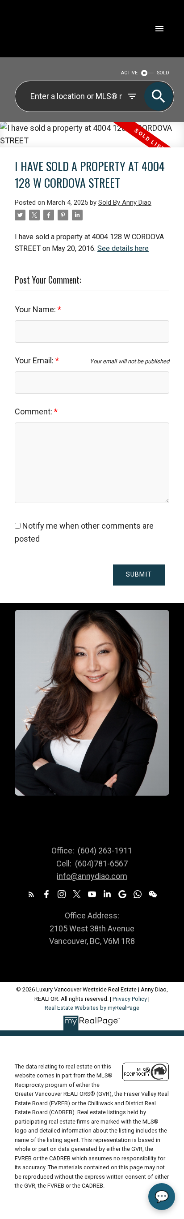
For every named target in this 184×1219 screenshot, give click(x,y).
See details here (123, 248)
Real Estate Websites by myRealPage (92, 1007)
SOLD (163, 73)
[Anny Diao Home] (48, 28)
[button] (31, 894)
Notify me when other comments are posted (84, 532)
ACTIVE (129, 73)
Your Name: (36, 309)
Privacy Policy (130, 998)
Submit (139, 574)
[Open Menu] (159, 29)
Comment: (34, 411)
